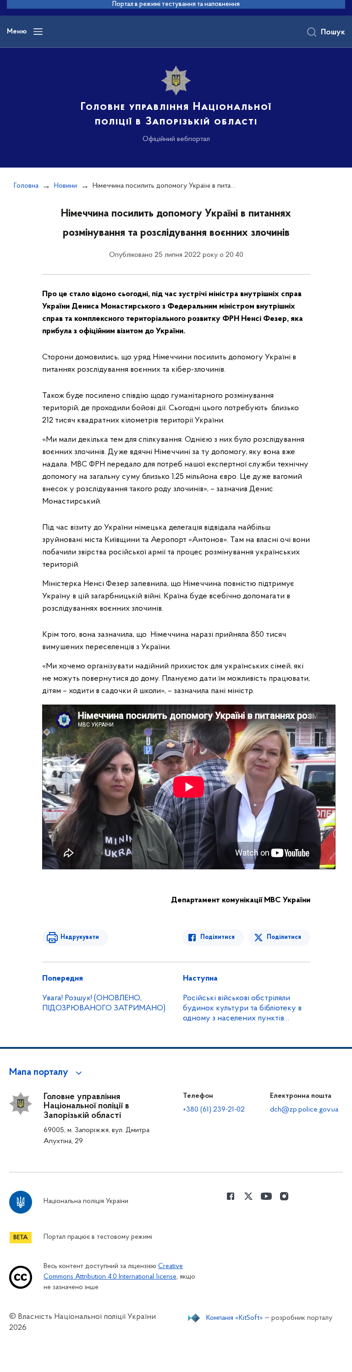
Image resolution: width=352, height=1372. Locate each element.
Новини (65, 186)
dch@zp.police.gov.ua (304, 1109)
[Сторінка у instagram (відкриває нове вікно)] (284, 1196)
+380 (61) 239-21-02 (214, 1109)
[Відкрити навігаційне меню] (38, 31)
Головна (26, 186)
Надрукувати (79, 937)
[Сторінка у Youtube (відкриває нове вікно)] (266, 1196)
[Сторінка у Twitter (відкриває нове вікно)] (248, 1196)
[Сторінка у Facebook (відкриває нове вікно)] (230, 1196)
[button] (47, 1072)
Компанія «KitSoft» (234, 1318)
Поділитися (217, 937)
